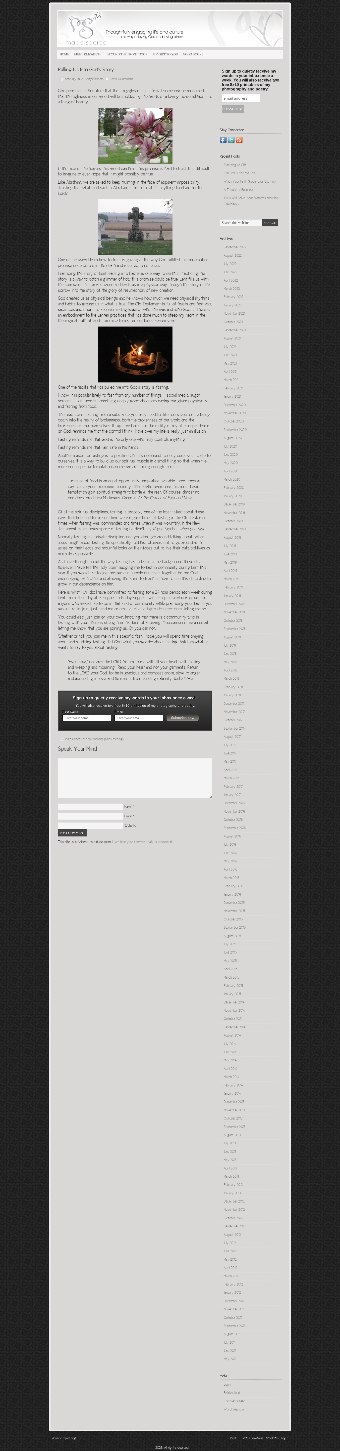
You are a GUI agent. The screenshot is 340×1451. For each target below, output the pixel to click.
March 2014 (231, 1077)
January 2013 (232, 1193)
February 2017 (233, 787)
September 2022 (235, 247)
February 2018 (233, 687)
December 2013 (234, 1102)
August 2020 (233, 438)
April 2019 (230, 571)
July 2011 (229, 1342)
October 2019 (233, 521)
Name (128, 807)
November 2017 (234, 712)
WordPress (272, 1438)
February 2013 (233, 1185)
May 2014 (230, 1060)
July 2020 (230, 446)
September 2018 (234, 629)
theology (118, 739)
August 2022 (233, 255)
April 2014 (230, 1069)
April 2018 (230, 670)
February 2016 (233, 886)
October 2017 (233, 720)
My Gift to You (165, 54)
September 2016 (235, 828)
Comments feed (234, 1401)
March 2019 (231, 579)
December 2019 (234, 504)
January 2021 (232, 396)
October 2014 (233, 1019)
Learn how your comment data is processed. (142, 842)
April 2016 (230, 869)
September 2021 (235, 330)
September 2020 (235, 430)
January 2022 (233, 305)
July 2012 (230, 1243)
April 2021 (230, 372)
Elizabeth (98, 79)
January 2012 (232, 1292)
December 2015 (234, 903)
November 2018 (234, 612)
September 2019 (235, 529)
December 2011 (234, 1301)
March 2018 (231, 678)
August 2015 (232, 936)
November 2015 (234, 911)
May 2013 (230, 1160)
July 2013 (230, 1143)
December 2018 (234, 604)
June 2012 (230, 1251)
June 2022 (230, 272)
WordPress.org (234, 1409)
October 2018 (233, 621)
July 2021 (230, 347)
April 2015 (230, 969)
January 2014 (232, 1093)
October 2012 (233, 1218)
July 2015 (230, 944)
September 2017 (234, 728)
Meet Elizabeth (88, 54)
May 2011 (230, 1359)
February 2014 (233, 1085)
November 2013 (234, 1110)
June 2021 (230, 355)
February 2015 (233, 986)
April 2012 (230, 1268)
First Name (70, 712)
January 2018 (232, 695)
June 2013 (230, 1152)
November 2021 (234, 313)
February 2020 (234, 488)
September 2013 (234, 1127)
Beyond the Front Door (127, 54)
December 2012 (234, 1201)
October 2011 (233, 1318)
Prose (233, 1438)
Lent (84, 739)
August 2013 (232, 1135)
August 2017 (232, 737)
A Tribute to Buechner (238, 190)
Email (118, 712)
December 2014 (234, 1002)
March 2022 (232, 289)
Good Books (193, 54)
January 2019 (232, 596)
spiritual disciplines (100, 739)
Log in (228, 1384)
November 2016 (234, 811)
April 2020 (231, 471)
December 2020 (235, 405)
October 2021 (233, 322)
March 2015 (231, 977)
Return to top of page (64, 1438)
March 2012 (231, 1276)
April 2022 (231, 280)
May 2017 (230, 761)
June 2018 (230, 654)
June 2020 (231, 455)
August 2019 (232, 538)
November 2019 (234, 513)
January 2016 (232, 894)
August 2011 (232, 1334)
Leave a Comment (121, 79)
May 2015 (230, 961)
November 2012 (234, 1209)
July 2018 (230, 645)
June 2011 (230, 1351)
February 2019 (233, 587)
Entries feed (232, 1393)
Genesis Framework (252, 1438)
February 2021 (233, 388)
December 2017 (234, 704)
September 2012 (235, 1226)
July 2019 (230, 546)
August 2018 (232, 637)
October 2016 (233, 820)
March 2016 (231, 878)
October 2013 (233, 1118)
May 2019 (230, 562)
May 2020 (231, 463)
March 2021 (231, 380)
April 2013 (230, 1168)
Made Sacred (113, 28)
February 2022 (234, 297)
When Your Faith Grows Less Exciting (250, 181)
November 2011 (234, 1309)
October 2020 (234, 421)
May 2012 (230, 1259)
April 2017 (230, 770)
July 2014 (230, 1044)
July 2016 (230, 844)
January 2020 (233, 496)
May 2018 (230, 662)
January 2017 (232, 795)
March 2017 (231, 778)
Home (64, 54)
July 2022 (230, 264)
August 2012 (232, 1235)
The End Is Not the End (239, 173)
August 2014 (232, 1035)
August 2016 (232, 836)
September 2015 (235, 927)
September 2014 (235, 1027)
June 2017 (230, 753)
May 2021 (230, 363)
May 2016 (230, 861)
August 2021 (232, 338)
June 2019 (230, 554)
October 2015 (233, 919)
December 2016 (234, 803)
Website (130, 826)
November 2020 (235, 413)
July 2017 (230, 745)
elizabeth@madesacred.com (158, 609)
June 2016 (230, 853)
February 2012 (233, 1284)
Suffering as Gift (235, 165)
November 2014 (234, 1010)
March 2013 (231, 1176)
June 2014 (230, 1052)
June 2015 (230, 952)
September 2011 (234, 1326)
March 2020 (232, 479)
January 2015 (232, 994)
